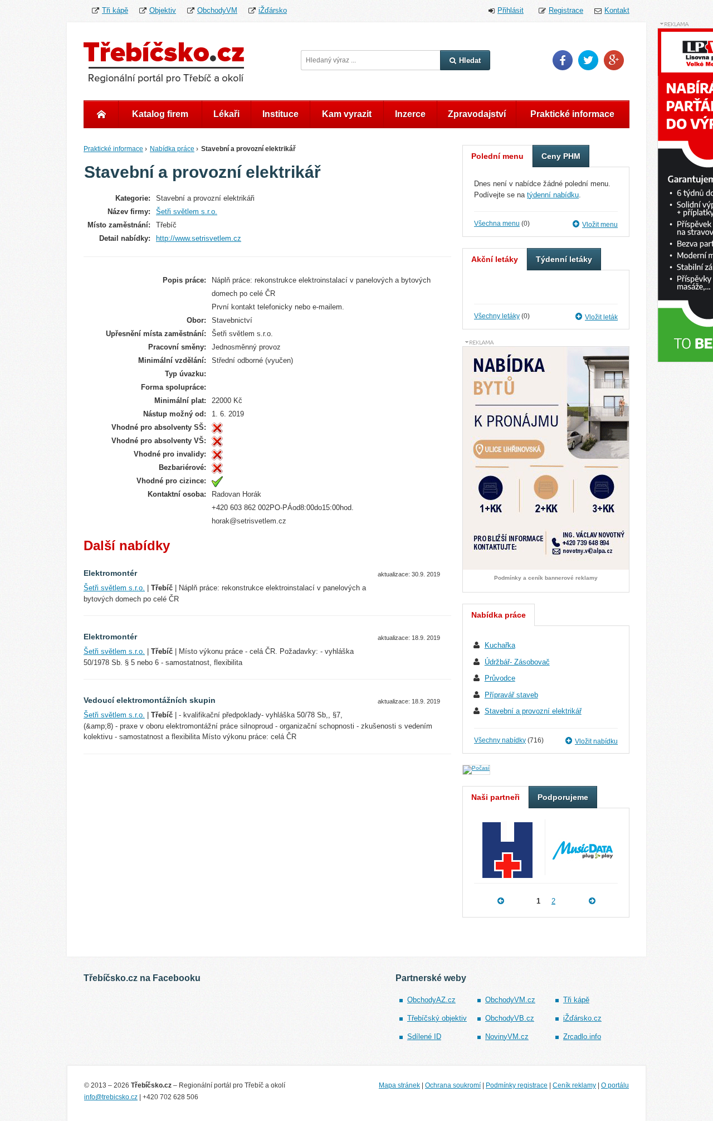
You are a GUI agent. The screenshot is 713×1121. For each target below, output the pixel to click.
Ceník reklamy (574, 1085)
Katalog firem (160, 114)
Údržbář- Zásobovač (517, 662)
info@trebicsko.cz (111, 1097)
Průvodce (500, 678)
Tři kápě (115, 10)
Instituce (280, 114)
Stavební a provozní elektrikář (533, 711)
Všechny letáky (497, 316)
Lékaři (226, 114)
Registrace (566, 10)
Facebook (563, 60)
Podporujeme (563, 797)
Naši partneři (495, 797)
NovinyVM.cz (507, 1036)
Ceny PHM (560, 156)
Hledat (470, 60)
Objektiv (162, 10)
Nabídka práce (172, 149)
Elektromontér (110, 573)
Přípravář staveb (511, 695)
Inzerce (410, 114)
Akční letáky (494, 259)
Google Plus (614, 60)
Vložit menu (600, 225)
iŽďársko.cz (582, 1018)
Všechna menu (497, 223)
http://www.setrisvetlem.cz (198, 238)
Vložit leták (601, 317)
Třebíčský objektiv (437, 1018)
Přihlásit (510, 10)
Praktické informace (572, 114)
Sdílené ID (424, 1036)
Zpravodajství (477, 114)
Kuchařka (500, 645)
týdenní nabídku (553, 195)
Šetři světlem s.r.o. (186, 211)
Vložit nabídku (596, 741)
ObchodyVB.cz (509, 1018)
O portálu (615, 1085)
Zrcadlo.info (582, 1036)
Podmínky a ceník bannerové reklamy (546, 578)
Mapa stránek (399, 1085)
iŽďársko (272, 10)
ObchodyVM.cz (510, 1000)
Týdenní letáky (564, 259)
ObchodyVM (217, 10)
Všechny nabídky (500, 740)
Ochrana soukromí (453, 1085)
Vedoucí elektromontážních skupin (150, 700)
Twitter (588, 60)
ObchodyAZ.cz (431, 1000)
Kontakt (616, 10)
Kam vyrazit (347, 114)
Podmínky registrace (517, 1085)
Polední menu (497, 156)
